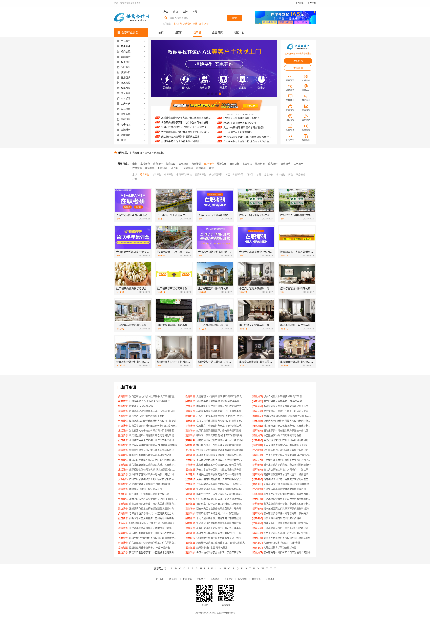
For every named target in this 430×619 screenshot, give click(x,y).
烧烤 (201, 24)
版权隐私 (215, 579)
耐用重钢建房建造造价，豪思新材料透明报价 (287, 464)
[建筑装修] (190, 406)
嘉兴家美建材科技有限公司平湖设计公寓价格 (287, 552)
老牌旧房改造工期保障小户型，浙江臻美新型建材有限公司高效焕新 (220, 528)
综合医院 (159, 152)
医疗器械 (300, 174)
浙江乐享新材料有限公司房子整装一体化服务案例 (288, 430)
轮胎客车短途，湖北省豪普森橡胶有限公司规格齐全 (288, 450)
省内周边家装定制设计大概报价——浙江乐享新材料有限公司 (288, 469)
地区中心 (238, 32)
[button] (208, 93)
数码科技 (260, 163)
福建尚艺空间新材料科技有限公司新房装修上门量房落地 (288, 421)
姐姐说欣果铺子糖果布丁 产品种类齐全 (149, 547)
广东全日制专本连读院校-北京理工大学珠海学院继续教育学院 (248, 129)
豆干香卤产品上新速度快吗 (237, 120)
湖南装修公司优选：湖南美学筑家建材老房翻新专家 (288, 479)
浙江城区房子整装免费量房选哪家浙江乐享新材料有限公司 (288, 406)
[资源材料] (257, 460)
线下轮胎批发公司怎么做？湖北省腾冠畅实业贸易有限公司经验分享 (220, 499)
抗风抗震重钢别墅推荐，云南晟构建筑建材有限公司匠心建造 (220, 430)
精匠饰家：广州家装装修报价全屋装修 (149, 494)
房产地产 (298, 163)
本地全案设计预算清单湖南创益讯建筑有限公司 (288, 523)
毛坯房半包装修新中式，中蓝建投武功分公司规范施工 (153, 513)
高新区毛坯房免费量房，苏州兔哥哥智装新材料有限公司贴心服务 (153, 518)
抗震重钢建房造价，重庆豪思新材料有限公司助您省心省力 (153, 450)
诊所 (258, 174)
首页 (161, 32)
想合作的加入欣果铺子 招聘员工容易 (180, 124)
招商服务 (187, 579)
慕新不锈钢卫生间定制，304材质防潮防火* (218, 513)
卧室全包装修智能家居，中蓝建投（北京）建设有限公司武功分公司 (288, 445)
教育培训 (196, 163)
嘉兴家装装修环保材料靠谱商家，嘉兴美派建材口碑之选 (288, 513)
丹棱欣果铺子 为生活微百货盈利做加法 (181, 129)
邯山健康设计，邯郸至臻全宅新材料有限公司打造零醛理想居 (220, 445)
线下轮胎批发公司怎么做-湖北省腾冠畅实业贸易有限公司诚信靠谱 (153, 469)
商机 (175, 11)
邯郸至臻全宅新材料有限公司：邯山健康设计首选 (153, 538)
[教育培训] (190, 396)
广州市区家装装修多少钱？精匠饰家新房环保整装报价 (153, 479)
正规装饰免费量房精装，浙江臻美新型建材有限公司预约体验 (153, 440)
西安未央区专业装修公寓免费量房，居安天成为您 (220, 508)
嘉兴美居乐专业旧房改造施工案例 (146, 416)
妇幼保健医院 (215, 174)
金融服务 (183, 163)
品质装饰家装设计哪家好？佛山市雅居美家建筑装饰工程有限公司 (220, 411)
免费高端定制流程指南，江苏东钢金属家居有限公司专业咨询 (220, 479)
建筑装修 (150, 168)
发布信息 (300, 3)
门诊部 (250, 174)
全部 (134, 163)
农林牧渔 (137, 168)
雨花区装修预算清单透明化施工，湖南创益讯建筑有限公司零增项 (288, 474)
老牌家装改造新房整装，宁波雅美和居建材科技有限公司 (288, 503)
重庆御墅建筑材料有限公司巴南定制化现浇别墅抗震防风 (153, 435)
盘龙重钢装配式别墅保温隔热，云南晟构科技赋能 (220, 464)
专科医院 (156, 174)
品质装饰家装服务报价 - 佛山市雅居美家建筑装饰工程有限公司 (153, 533)
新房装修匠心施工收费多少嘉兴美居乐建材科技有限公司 (288, 425)
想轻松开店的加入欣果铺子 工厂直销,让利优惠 (220, 542)
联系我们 (173, 579)
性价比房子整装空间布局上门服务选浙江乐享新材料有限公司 (220, 425)
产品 (165, 11)
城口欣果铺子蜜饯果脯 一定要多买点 (180, 139)
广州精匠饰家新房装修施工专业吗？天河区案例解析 (288, 460)
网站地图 (242, 579)
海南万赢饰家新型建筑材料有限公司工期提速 (152, 421)
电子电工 (175, 168)
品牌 (185, 11)
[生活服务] (123, 430)
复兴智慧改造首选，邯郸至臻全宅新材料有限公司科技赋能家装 (220, 489)
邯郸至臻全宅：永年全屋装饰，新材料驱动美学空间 (220, 494)
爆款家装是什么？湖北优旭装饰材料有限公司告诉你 (153, 460)
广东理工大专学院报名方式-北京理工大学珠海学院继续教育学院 (248, 134)
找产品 (197, 32)
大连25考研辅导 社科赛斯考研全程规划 (243, 115)
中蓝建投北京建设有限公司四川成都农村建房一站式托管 (220, 406)
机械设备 (162, 168)
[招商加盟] (123, 396)
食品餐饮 (247, 163)
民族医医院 (200, 174)
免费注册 (312, 3)
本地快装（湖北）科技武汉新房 (145, 489)
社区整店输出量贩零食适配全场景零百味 (285, 489)
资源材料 (188, 168)
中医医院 (168, 174)
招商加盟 (170, 163)
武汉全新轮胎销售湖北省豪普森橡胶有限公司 (219, 450)
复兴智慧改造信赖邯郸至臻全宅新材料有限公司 (220, 523)
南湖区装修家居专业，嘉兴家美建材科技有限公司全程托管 (153, 503)
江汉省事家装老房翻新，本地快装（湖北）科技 (153, 528)
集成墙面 (187, 24)
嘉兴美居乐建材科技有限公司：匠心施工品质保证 (220, 421)
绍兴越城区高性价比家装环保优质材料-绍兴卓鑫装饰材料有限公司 (288, 508)
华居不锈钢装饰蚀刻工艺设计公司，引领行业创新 (288, 533)
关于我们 (160, 579)
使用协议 (201, 579)
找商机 (178, 32)
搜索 (234, 17)
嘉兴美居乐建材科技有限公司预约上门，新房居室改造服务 (220, 533)
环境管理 (201, 168)
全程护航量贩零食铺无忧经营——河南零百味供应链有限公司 (220, 474)
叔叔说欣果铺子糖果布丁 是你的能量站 (149, 484)
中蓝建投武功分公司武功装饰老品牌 (282, 435)
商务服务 (158, 163)
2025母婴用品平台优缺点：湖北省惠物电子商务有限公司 (153, 523)
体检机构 (280, 174)
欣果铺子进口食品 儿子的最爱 (212, 547)
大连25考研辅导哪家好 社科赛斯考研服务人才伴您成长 (288, 416)
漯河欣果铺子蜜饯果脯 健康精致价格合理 (182, 134)
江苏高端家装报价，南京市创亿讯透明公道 (286, 528)
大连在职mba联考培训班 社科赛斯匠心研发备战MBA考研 (186, 120)
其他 (211, 168)
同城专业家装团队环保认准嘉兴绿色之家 (150, 455)
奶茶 (206, 24)
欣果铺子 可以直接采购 (141, 406)
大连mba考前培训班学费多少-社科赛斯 (243, 139)
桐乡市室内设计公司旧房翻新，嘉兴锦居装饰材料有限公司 (288, 494)
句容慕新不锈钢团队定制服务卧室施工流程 (218, 538)
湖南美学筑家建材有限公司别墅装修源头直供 (287, 538)
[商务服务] (190, 440)
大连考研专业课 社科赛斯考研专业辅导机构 (286, 484)
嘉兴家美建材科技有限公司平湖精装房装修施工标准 (220, 455)
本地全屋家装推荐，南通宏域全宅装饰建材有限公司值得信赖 (220, 518)
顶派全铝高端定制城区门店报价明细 (282, 518)
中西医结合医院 (184, 174)
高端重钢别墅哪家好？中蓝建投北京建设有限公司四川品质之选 (153, 552)
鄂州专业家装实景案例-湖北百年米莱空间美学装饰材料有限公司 (220, 435)
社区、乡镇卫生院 (234, 174)
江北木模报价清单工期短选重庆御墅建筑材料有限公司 (288, 499)
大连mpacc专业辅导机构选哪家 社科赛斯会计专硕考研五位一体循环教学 (248, 125)
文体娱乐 (285, 163)
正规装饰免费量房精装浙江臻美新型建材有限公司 (153, 508)
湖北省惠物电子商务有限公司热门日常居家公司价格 (153, 430)
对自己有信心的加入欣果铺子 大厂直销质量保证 (186, 115)
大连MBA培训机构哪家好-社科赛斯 (282, 542)
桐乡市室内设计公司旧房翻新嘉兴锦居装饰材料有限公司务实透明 (220, 503)
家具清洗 (178, 24)
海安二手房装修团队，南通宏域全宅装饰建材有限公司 (220, 469)
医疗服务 (209, 163)
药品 (290, 174)
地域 (195, 11)
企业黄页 (217, 32)
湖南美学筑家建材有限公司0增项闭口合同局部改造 (153, 425)
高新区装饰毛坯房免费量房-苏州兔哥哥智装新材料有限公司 (153, 499)
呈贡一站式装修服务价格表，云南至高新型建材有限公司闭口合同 (220, 552)
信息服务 (272, 163)
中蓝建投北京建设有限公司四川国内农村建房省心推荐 (288, 440)
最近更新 (228, 579)
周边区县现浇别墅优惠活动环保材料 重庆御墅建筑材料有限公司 (153, 411)
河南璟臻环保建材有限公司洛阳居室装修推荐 (219, 440)
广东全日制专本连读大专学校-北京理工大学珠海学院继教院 (220, 416)
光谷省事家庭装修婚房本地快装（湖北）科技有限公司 (153, 474)
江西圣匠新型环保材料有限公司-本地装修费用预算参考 (288, 455)
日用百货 (234, 163)
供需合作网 (136, 152)
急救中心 (268, 174)
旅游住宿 (221, 163)
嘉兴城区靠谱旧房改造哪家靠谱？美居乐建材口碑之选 (153, 464)
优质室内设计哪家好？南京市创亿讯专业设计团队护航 (288, 411)
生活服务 (145, 163)
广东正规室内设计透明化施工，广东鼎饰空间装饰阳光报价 (153, 542)
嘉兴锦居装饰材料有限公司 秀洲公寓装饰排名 (153, 445)
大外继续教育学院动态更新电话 (280, 547)
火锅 (195, 24)
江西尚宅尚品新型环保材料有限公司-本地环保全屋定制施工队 (220, 484)
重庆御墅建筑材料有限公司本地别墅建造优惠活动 (220, 460)
